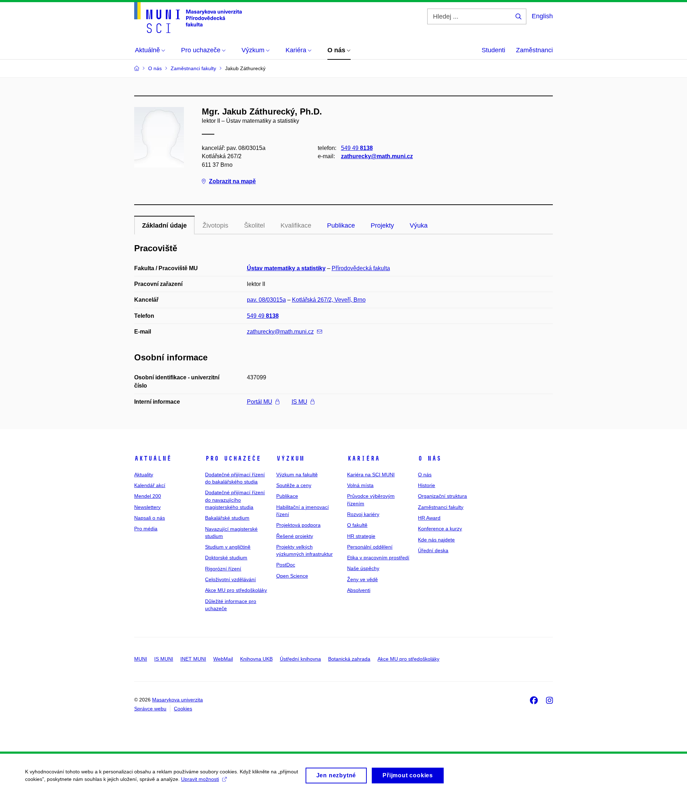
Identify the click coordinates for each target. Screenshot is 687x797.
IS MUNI (163, 659)
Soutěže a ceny (293, 485)
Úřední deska (433, 550)
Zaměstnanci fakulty (440, 507)
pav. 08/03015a (266, 300)
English (542, 16)
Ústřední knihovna (300, 659)
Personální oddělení (370, 547)
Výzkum (290, 458)
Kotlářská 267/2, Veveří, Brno (329, 300)
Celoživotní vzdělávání (230, 579)
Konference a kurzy (440, 528)
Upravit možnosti (200, 779)
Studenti (493, 50)
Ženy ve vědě (362, 579)
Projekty (382, 225)
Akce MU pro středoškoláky (236, 590)
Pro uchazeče (233, 458)
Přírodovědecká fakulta (361, 268)
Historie (426, 485)
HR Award (429, 518)
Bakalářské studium (227, 518)
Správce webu (150, 708)
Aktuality (143, 474)
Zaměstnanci (534, 50)
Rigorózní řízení (223, 569)
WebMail (223, 659)
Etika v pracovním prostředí (378, 557)
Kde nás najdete (436, 540)
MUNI (140, 659)
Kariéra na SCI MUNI (371, 474)
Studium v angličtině (227, 547)
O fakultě (357, 525)
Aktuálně (152, 458)
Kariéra (363, 458)
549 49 (357, 148)
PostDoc (285, 565)
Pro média (145, 528)
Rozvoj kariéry (363, 514)
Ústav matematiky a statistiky (286, 268)
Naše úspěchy (363, 568)
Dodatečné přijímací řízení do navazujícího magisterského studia (235, 500)
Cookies (183, 708)
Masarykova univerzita (177, 700)
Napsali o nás (149, 518)
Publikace (341, 225)
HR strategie (361, 536)
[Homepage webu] (188, 17)
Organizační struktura (442, 496)
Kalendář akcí (149, 485)
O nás (429, 458)
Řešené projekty (294, 536)
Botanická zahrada (349, 659)
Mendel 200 (147, 496)
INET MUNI (193, 659)
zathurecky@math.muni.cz (377, 156)
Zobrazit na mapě (232, 181)
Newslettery (147, 507)
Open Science (292, 576)
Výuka (419, 225)
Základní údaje (164, 225)
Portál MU (259, 402)
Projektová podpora (298, 525)
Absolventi (358, 590)
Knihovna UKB (256, 659)
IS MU (299, 402)
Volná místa (360, 485)
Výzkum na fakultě (297, 474)
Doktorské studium (226, 557)
